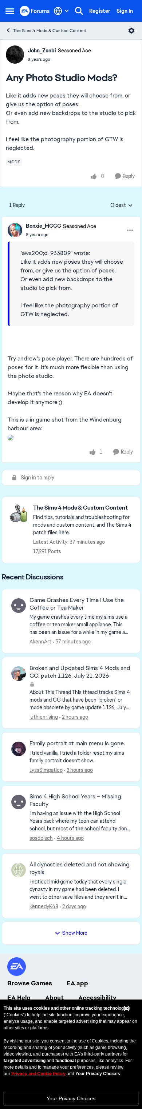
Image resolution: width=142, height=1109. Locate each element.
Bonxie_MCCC (43, 226)
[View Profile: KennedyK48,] (18, 870)
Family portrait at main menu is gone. (77, 743)
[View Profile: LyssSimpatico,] (18, 749)
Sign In (125, 11)
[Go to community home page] (35, 11)
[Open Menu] (131, 30)
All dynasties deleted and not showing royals (79, 868)
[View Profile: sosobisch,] (18, 802)
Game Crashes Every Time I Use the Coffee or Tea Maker (76, 604)
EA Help (19, 998)
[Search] (79, 11)
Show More (74, 933)
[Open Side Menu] (10, 10)
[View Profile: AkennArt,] (18, 605)
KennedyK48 (43, 906)
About (54, 998)
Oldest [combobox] (121, 205)
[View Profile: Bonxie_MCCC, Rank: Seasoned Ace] (15, 230)
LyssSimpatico (46, 770)
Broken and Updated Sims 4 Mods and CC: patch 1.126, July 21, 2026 (79, 672)
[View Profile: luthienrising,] (18, 673)
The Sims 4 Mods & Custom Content (50, 30)
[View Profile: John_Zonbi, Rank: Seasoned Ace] (15, 54)
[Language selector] (61, 11)
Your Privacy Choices (71, 1098)
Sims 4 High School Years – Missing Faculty (75, 800)
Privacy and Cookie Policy (38, 1073)
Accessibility (97, 998)
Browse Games (29, 983)
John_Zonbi (42, 50)
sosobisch (41, 838)
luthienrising (43, 717)
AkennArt (40, 641)
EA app (77, 983)
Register (99, 11)
